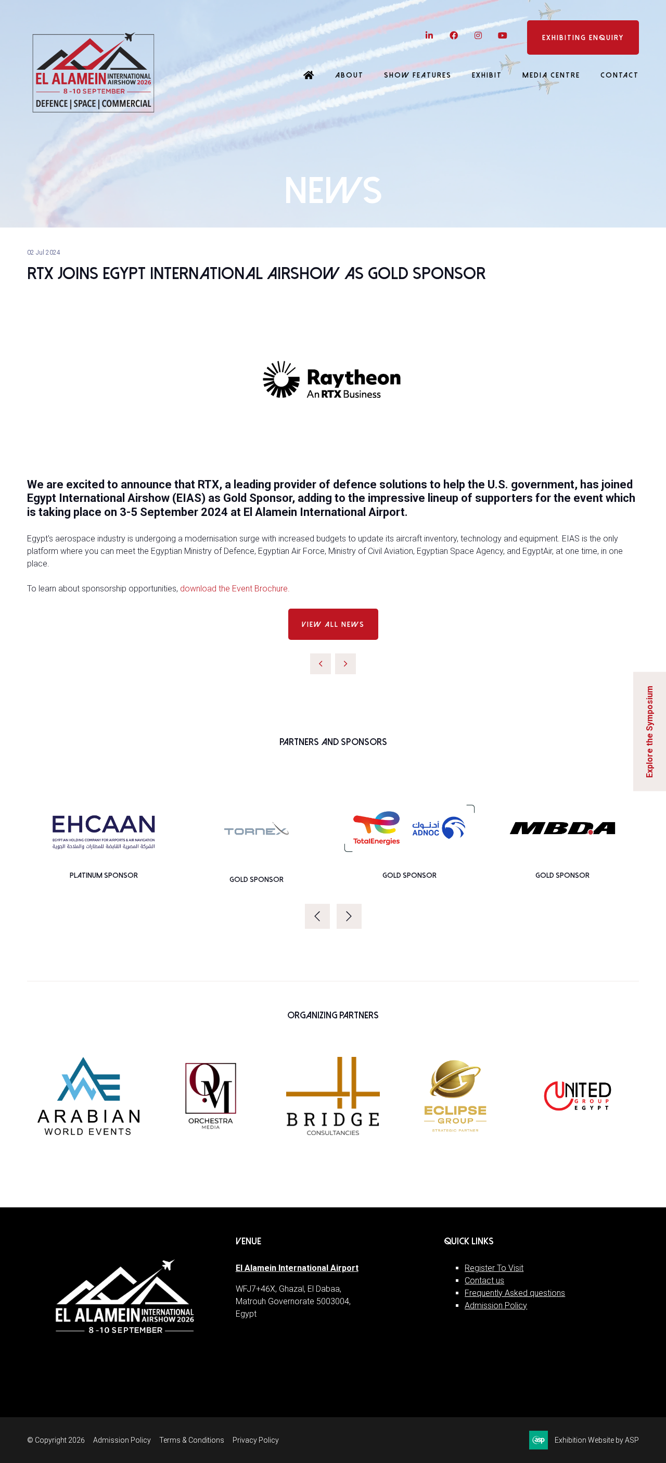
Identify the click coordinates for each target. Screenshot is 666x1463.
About (349, 75)
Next (349, 916)
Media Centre (551, 75)
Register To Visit (494, 1268)
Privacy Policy (256, 1440)
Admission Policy (496, 1305)
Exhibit (487, 75)
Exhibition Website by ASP (597, 1440)
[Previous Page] (320, 663)
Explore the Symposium (650, 732)
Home (309, 76)
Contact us (484, 1280)
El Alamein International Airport (297, 1268)
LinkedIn (429, 35)
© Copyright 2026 (56, 1440)
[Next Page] (345, 663)
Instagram (478, 35)
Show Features (418, 75)
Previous (317, 916)
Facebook (453, 35)
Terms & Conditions (191, 1440)
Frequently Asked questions (515, 1293)
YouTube (502, 35)
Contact (619, 75)
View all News (333, 624)
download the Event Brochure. (235, 589)
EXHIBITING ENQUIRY (583, 38)
